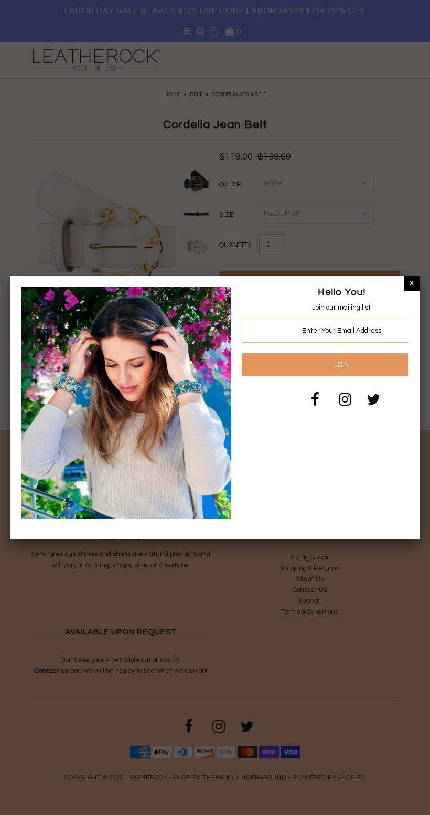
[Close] (412, 283)
